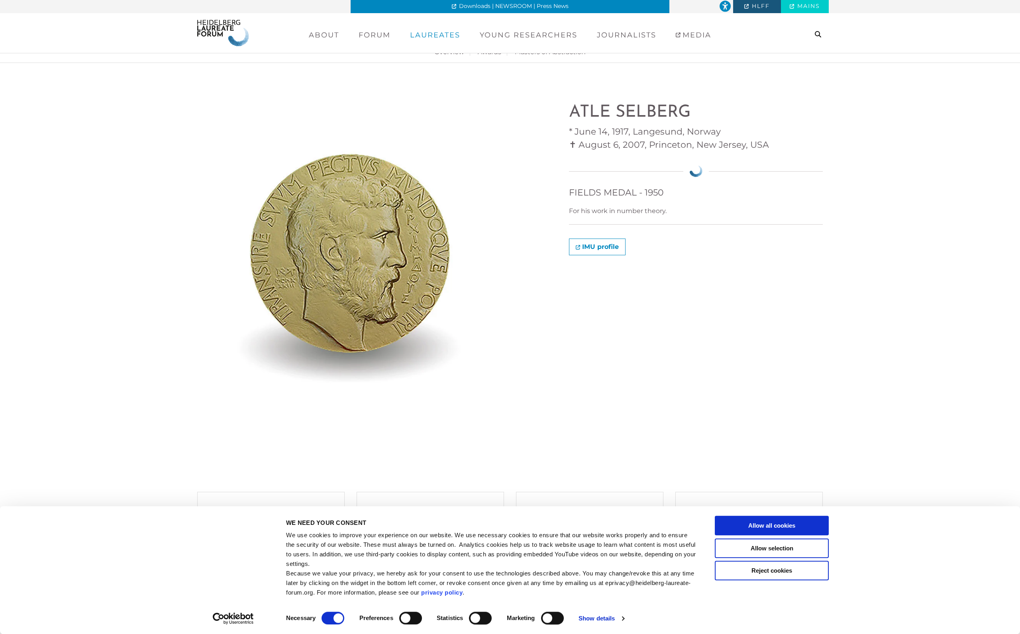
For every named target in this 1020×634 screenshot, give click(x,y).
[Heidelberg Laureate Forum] (223, 32)
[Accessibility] (725, 6)
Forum (374, 35)
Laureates (435, 35)
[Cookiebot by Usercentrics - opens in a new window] (233, 618)
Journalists (626, 35)
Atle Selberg (630, 112)
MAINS (807, 6)
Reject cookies (771, 570)
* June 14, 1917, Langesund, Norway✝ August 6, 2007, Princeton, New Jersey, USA (669, 138)
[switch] (410, 618)
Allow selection (772, 548)
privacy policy (442, 592)
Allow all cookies (771, 525)
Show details (597, 618)
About (324, 35)
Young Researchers (528, 35)
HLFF (759, 6)
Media (695, 35)
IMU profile (600, 246)
